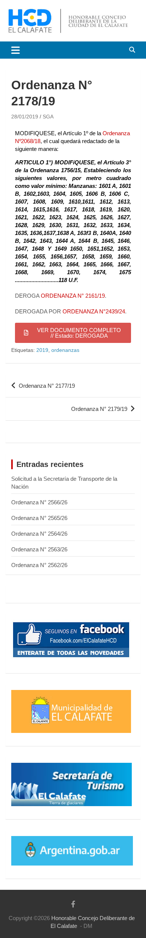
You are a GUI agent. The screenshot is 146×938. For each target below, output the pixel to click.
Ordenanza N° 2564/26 (39, 533)
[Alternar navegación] (15, 50)
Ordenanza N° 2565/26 (39, 518)
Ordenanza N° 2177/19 (47, 386)
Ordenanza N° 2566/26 (39, 502)
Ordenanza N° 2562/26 (39, 565)
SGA (48, 117)
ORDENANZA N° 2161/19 (73, 295)
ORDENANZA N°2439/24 (94, 311)
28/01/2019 (24, 117)
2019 (42, 350)
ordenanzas (65, 350)
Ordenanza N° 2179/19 (99, 409)
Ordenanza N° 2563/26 (39, 549)
